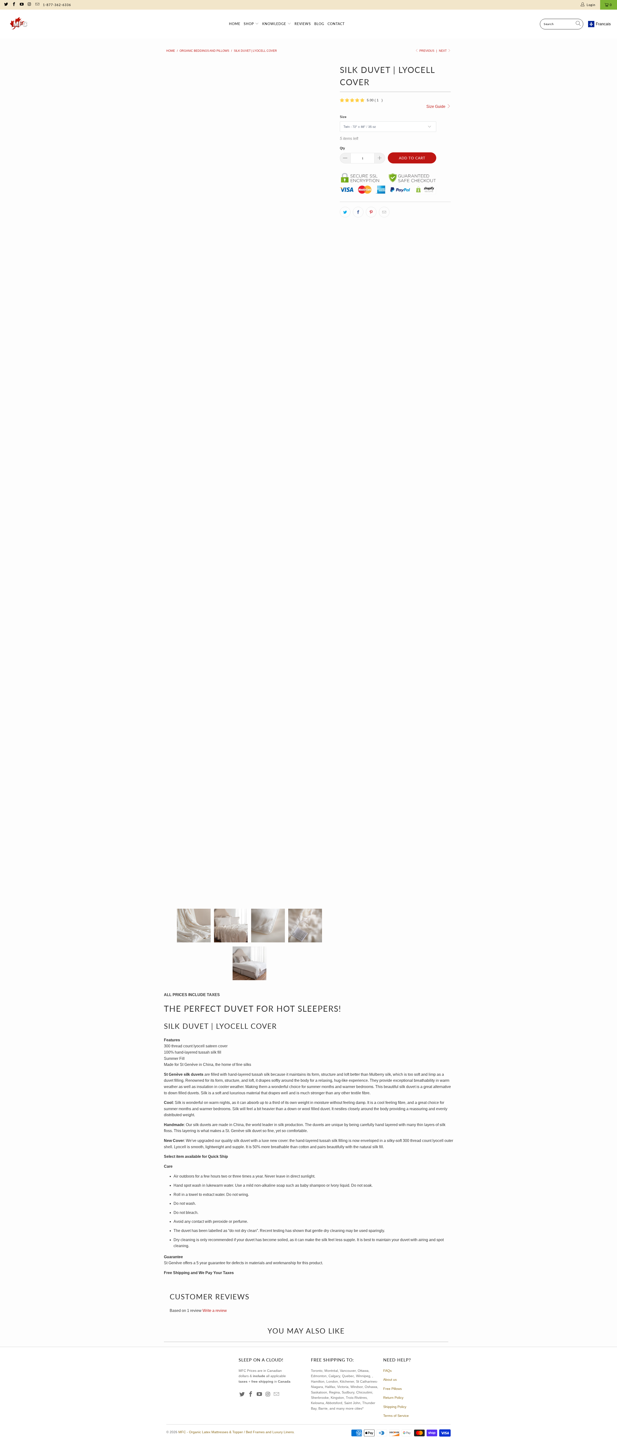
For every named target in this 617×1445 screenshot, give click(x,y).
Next (443, 50)
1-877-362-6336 (57, 5)
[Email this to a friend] (384, 212)
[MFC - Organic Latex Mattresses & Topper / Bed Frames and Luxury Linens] (19, 24)
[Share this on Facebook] (358, 212)
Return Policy (393, 1398)
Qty (342, 148)
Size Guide (436, 106)
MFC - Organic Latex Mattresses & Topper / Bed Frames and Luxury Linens (236, 1432)
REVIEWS (303, 24)
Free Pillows (392, 1389)
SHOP (249, 24)
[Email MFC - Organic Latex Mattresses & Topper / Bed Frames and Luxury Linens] (37, 4)
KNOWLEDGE (274, 24)
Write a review (214, 1311)
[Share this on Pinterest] (371, 212)
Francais (603, 24)
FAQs (387, 1371)
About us (390, 1379)
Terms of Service (396, 1416)
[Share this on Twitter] (345, 212)
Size (343, 117)
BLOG (319, 24)
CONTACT (336, 24)
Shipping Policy (394, 1407)
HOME (234, 24)
